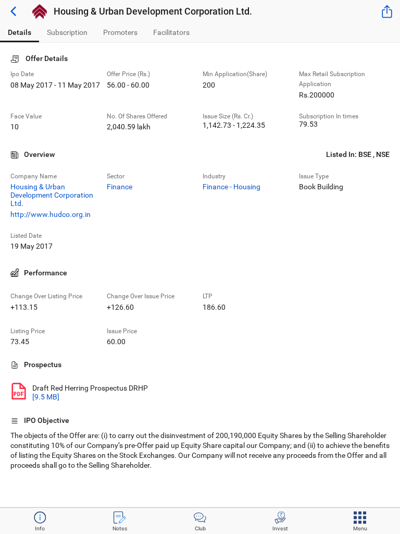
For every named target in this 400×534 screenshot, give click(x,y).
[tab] (19, 32)
